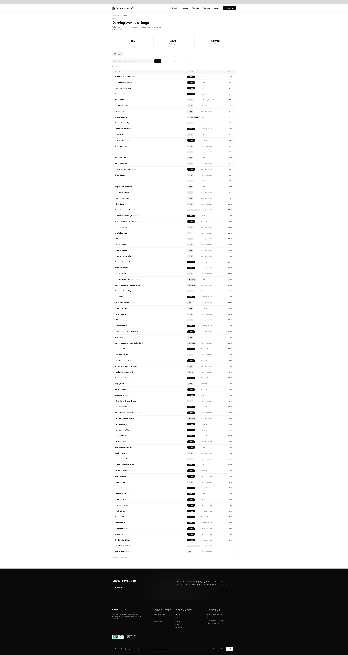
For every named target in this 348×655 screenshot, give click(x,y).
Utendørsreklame (116, 15)
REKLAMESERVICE (119, 610)
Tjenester (195, 8)
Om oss (216, 8)
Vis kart (119, 54)
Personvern (178, 628)
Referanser (207, 8)
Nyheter (223, 2)
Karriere (177, 621)
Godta (230, 649)
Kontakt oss (229, 8)
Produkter (185, 8)
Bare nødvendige (218, 649)
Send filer (233, 2)
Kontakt (177, 624)
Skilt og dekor (158, 621)
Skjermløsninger (159, 618)
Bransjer (175, 8)
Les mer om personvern (161, 649)
